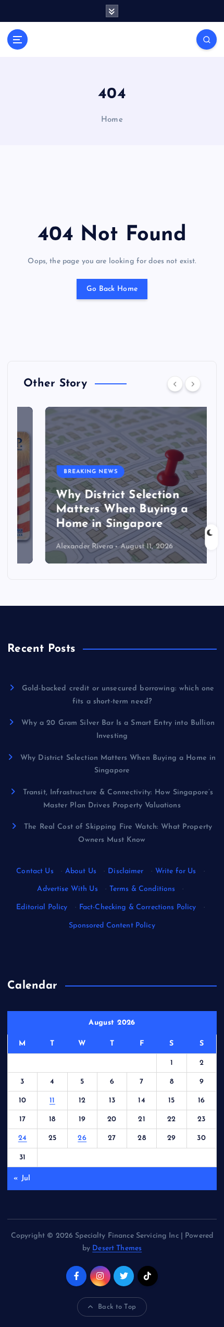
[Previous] (175, 384)
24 (22, 1138)
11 (52, 1101)
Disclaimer (125, 871)
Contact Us (34, 871)
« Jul (22, 1178)
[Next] (193, 384)
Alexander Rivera (62, 546)
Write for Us (175, 871)
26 (82, 1138)
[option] (112, 485)
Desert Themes (117, 1248)
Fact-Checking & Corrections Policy (137, 907)
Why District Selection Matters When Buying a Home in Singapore (100, 509)
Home (112, 120)
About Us (80, 871)
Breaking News (69, 472)
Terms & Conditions (142, 889)
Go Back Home (112, 289)
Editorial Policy (41, 907)
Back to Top (117, 1306)
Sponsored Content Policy (112, 926)
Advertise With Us (67, 889)
